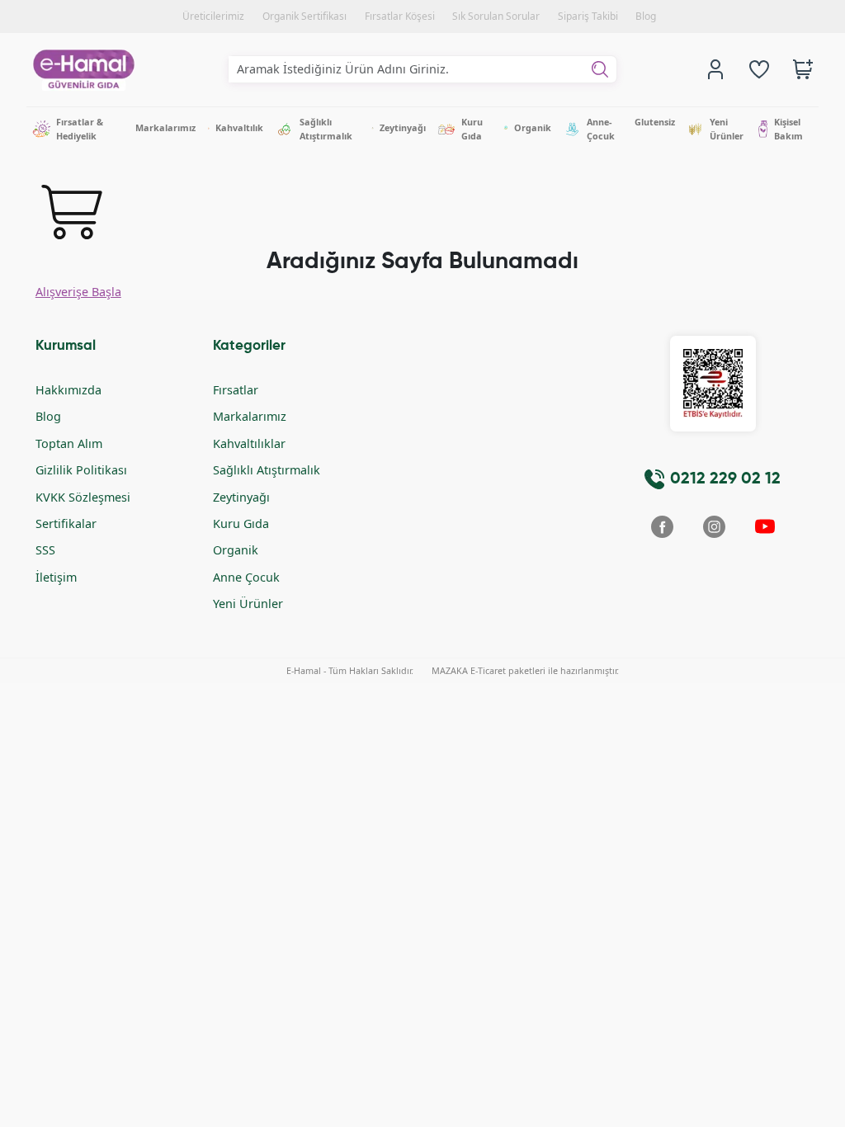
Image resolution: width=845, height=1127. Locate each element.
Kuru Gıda (241, 523)
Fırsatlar (235, 390)
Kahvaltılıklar (249, 443)
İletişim (56, 577)
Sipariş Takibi (588, 16)
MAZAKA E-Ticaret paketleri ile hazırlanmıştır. (525, 670)
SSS (45, 550)
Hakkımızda (68, 390)
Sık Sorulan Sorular (496, 16)
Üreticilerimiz (213, 16)
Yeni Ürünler (248, 603)
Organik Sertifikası (304, 16)
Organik (235, 550)
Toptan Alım (68, 443)
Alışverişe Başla (78, 291)
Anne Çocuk (246, 577)
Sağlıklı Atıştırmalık (266, 470)
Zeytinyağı (241, 497)
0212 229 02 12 (725, 479)
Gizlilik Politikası (81, 470)
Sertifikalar (66, 523)
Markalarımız (249, 416)
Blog (645, 16)
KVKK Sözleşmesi (82, 497)
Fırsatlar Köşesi (400, 16)
